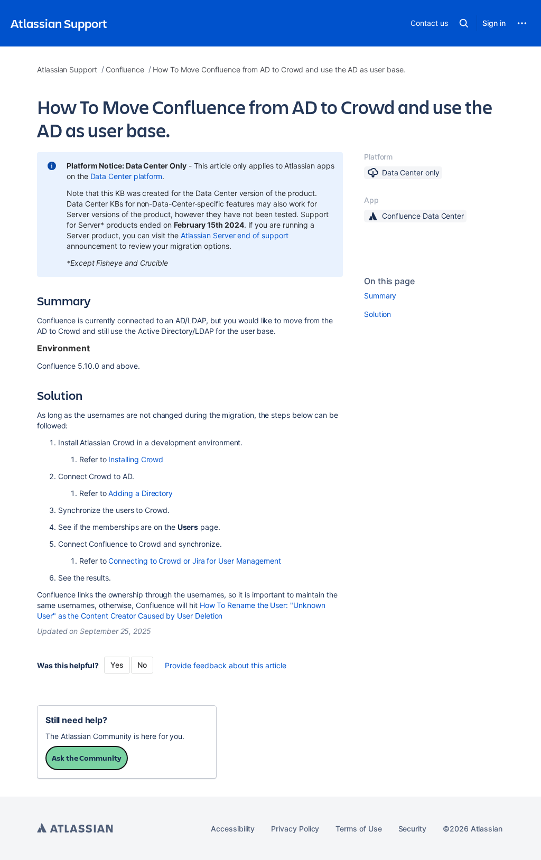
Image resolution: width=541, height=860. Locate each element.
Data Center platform (126, 176)
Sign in (494, 22)
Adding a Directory (140, 493)
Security (412, 828)
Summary (380, 295)
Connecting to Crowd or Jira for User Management (194, 560)
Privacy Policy (295, 828)
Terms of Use (358, 828)
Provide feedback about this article (225, 665)
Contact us (429, 22)
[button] (463, 23)
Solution (377, 314)
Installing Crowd (135, 459)
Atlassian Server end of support (234, 235)
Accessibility (233, 828)
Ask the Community (87, 758)
